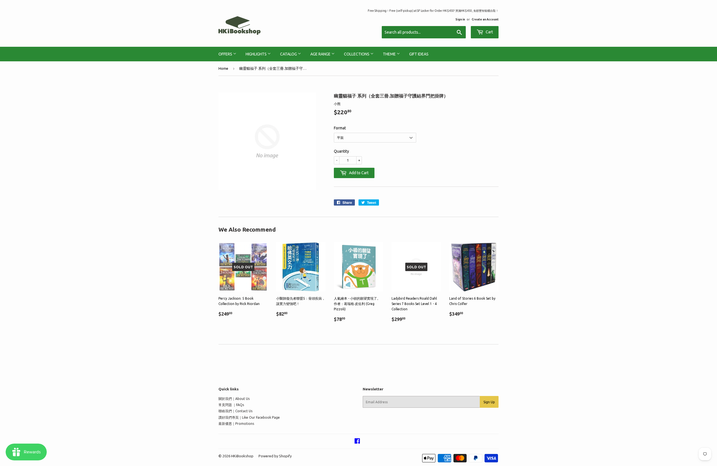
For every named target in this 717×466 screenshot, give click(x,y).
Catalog (289, 54)
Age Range (320, 54)
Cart (489, 32)
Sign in (460, 19)
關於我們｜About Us (234, 398)
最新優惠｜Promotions (236, 423)
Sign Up (489, 402)
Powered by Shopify (275, 456)
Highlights (256, 54)
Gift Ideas (419, 54)
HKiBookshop (242, 456)
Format (340, 128)
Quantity (341, 151)
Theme (390, 54)
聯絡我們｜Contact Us (235, 411)
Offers (225, 54)
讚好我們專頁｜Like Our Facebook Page (249, 417)
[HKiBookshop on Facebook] (357, 442)
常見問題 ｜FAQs (231, 405)
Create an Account (485, 19)
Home (223, 68)
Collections (357, 54)
